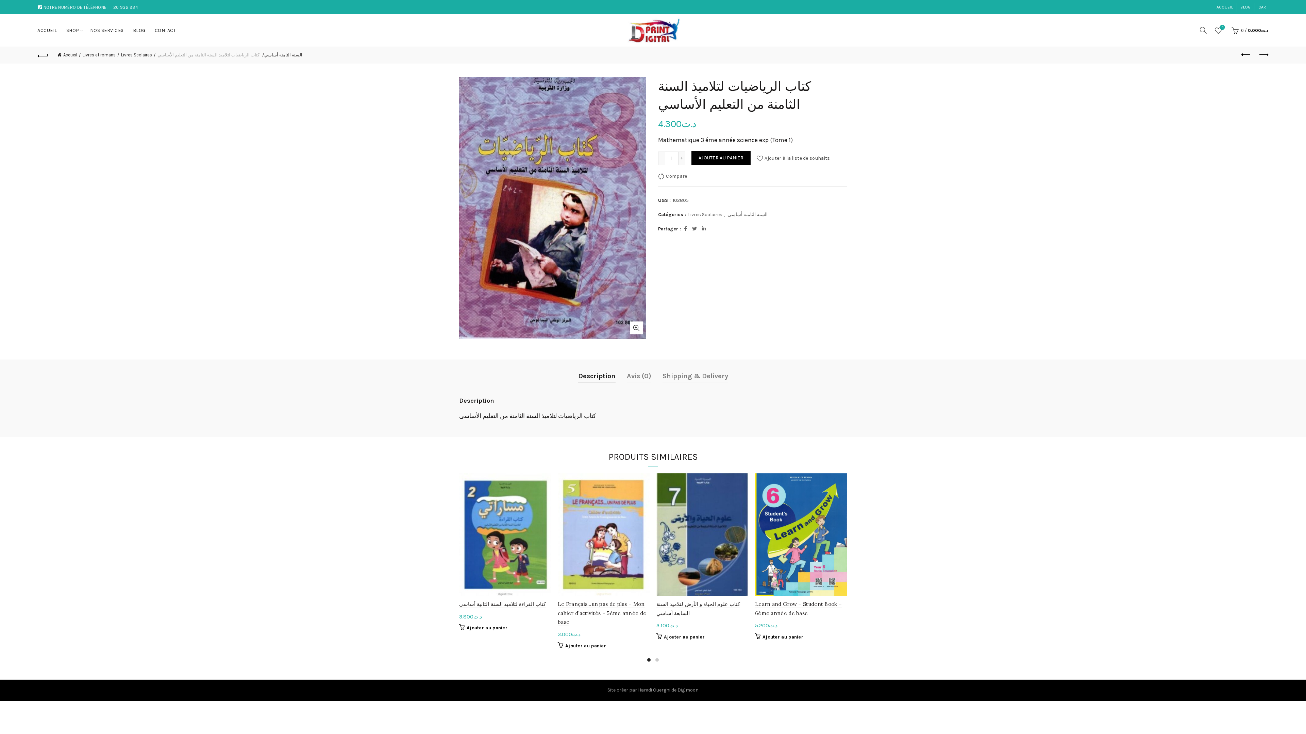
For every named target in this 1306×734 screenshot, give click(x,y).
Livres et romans (99, 54)
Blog (1245, 7)
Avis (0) (639, 376)
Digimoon (688, 690)
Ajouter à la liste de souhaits (797, 158)
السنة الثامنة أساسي (283, 54)
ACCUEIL (1225, 7)
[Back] (42, 55)
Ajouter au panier (721, 158)
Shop (72, 30)
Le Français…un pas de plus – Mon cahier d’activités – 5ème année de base (602, 613)
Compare (676, 176)
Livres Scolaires (136, 54)
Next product (1263, 55)
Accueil (70, 54)
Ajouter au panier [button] (487, 628)
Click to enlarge (636, 327)
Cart (1263, 7)
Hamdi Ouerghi (654, 690)
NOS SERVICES (107, 30)
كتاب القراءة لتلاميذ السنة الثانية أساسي (502, 604)
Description (597, 376)
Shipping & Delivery (695, 376)
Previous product (1246, 55)
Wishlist (1222, 27)
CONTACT (165, 30)
